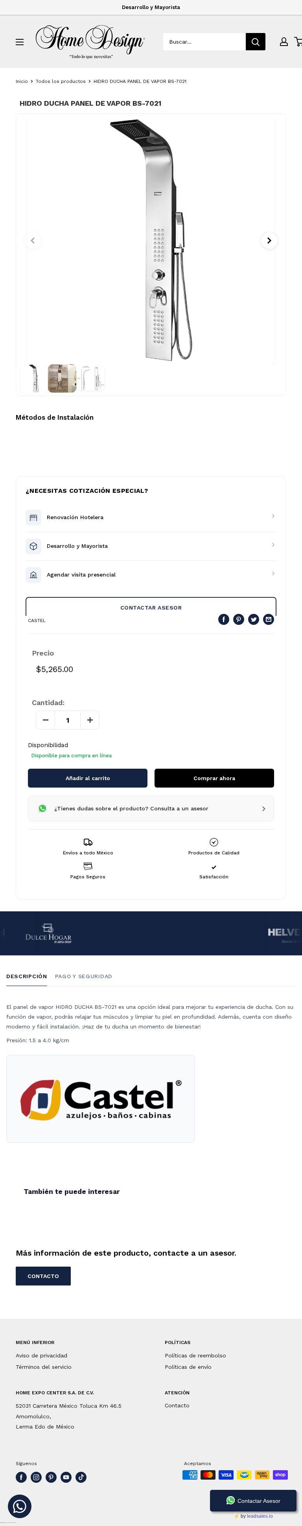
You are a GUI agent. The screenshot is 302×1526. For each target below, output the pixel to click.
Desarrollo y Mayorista (151, 7)
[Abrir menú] (20, 42)
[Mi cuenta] (284, 41)
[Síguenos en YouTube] (66, 1477)
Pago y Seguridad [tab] (83, 976)
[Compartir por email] (268, 619)
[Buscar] (255, 41)
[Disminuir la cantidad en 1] (45, 720)
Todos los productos (61, 81)
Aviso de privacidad (41, 1355)
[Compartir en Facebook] (223, 619)
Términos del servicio (44, 1367)
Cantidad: (48, 703)
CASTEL (37, 620)
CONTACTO (43, 1276)
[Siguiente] (269, 240)
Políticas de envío (188, 1367)
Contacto (177, 1405)
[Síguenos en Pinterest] (51, 1477)
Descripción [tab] (26, 976)
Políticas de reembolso (195, 1355)
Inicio (22, 81)
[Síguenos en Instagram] (36, 1477)
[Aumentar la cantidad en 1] (89, 720)
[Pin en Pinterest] (238, 619)
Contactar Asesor (151, 607)
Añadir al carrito (88, 778)
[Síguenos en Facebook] (21, 1477)
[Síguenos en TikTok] (81, 1477)
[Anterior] (32, 240)
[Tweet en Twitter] (253, 619)
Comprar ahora (214, 778)
